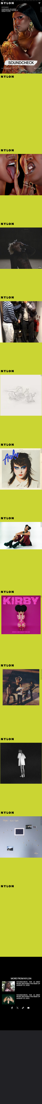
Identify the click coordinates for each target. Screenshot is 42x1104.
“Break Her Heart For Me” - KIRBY (18, 639)
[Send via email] (28, 1008)
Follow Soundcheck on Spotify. (17, 923)
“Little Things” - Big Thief (17, 419)
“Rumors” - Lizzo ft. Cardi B (19, 201)
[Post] (17, 1008)
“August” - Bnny (11, 787)
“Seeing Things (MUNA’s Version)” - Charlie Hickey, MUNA (18, 712)
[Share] (12, 1008)
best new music (27, 101)
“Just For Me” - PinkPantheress (21, 349)
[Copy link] (23, 1008)
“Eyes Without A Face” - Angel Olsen (20, 495)
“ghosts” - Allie (11, 864)
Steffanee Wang (7, 68)
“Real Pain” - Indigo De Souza (20, 569)
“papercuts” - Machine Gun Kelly (18, 274)
